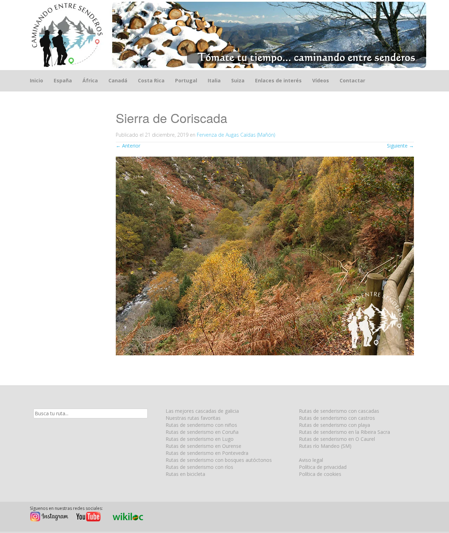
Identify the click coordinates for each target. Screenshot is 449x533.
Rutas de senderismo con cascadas (339, 411)
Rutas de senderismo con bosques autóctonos (219, 460)
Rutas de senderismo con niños (201, 425)
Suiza (237, 80)
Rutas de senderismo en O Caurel (337, 439)
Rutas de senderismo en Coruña (202, 432)
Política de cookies (320, 474)
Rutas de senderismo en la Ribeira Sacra (344, 432)
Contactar (352, 80)
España (63, 80)
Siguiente (400, 145)
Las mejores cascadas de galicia (202, 411)
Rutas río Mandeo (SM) (325, 446)
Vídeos (320, 80)
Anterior (128, 145)
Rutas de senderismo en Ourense (203, 446)
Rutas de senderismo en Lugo (200, 439)
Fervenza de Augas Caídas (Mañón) (236, 134)
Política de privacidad (323, 467)
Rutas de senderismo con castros (337, 418)
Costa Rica (151, 80)
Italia (214, 80)
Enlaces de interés (278, 80)
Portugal (186, 80)
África (90, 80)
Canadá (117, 80)
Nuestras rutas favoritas (193, 418)
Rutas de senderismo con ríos (199, 467)
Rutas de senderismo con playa (334, 425)
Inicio (36, 80)
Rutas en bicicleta (185, 474)
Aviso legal (311, 460)
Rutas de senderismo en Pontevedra (207, 453)
